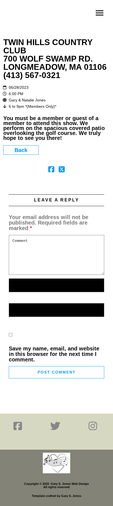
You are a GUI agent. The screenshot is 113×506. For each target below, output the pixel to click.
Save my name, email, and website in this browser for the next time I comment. (54, 354)
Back (21, 150)
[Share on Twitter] (61, 170)
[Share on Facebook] (51, 170)
